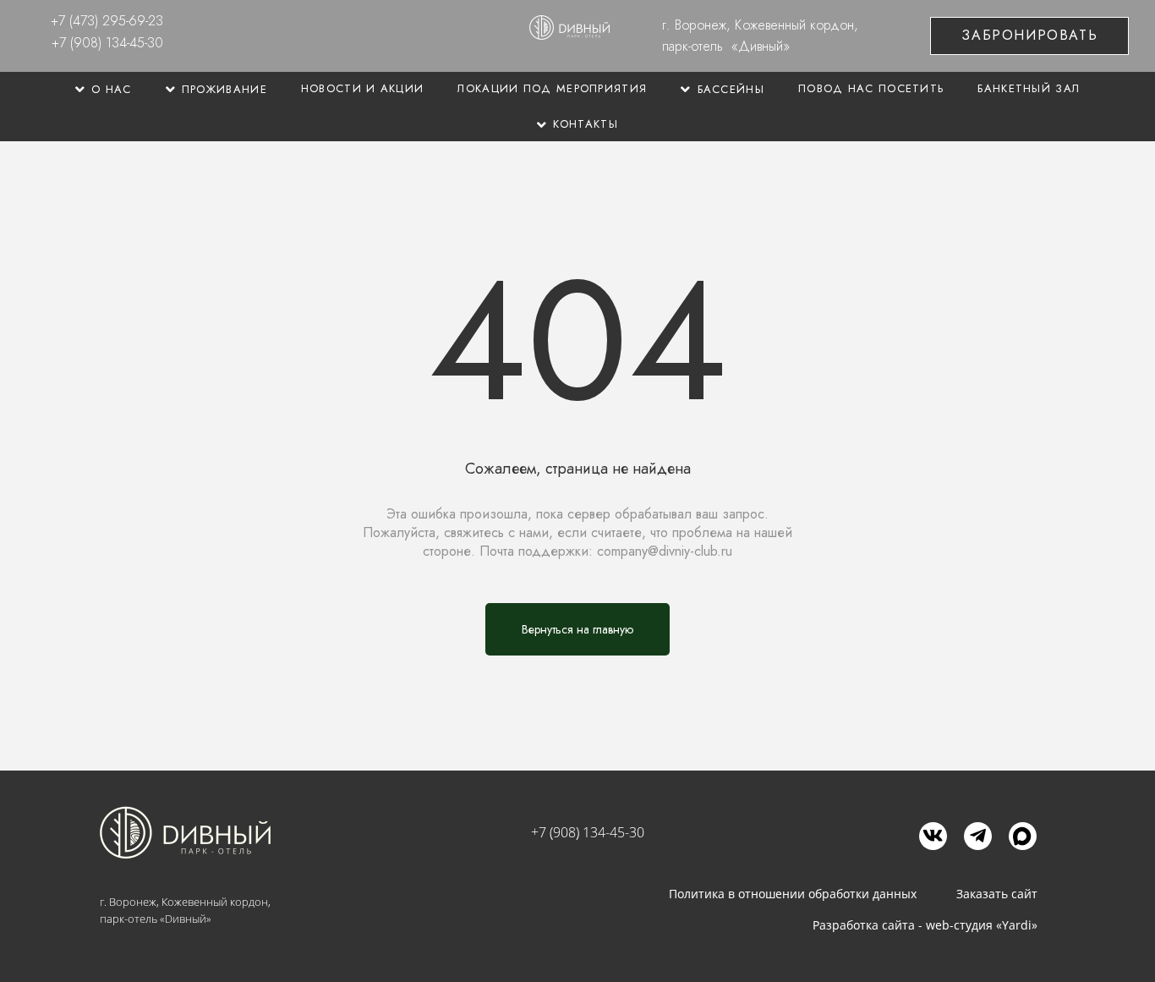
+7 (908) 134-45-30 (107, 42)
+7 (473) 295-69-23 (107, 20)
